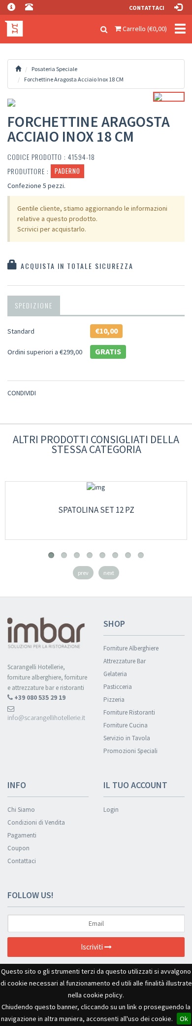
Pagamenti (21, 835)
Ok (184, 1018)
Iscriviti (92, 946)
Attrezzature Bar (124, 661)
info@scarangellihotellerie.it (46, 717)
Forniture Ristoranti (129, 712)
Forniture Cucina (125, 725)
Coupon (18, 848)
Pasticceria (117, 687)
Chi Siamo (21, 809)
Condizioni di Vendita (36, 822)
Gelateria (115, 674)
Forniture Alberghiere (131, 648)
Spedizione (34, 305)
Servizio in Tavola (126, 738)
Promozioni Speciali (130, 751)
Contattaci (146, 7)
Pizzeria (114, 699)
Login (111, 809)
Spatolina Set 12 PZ (96, 509)
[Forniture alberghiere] (12, 27)
